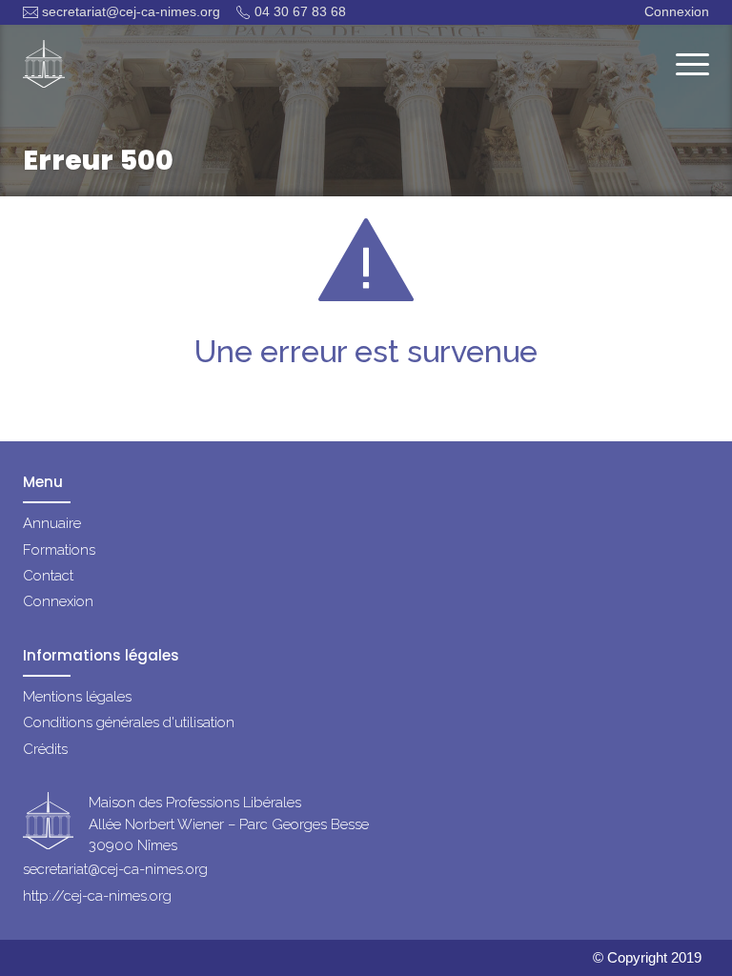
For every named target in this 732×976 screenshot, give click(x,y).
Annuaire (52, 523)
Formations (59, 550)
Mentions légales (77, 696)
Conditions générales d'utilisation (128, 722)
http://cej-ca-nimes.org (97, 896)
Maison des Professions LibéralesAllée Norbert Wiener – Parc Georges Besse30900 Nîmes (229, 824)
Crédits (45, 749)
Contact (48, 575)
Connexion (676, 11)
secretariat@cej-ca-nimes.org (131, 11)
